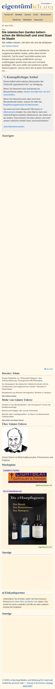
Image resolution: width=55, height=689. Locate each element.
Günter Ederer (12, 46)
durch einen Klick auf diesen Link (23, 601)
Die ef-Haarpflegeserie (12, 491)
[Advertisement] (27, 253)
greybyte (15, 683)
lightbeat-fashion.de (44, 485)
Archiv (35, 15)
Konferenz (17, 20)
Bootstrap (40, 683)
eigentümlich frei (45, 547)
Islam (16, 373)
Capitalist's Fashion (11, 470)
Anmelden (46, 3)
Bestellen (18, 15)
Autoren (27, 15)
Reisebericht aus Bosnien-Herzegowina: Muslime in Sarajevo (26, 393)
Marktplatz (27, 20)
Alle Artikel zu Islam (9, 396)
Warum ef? (8, 15)
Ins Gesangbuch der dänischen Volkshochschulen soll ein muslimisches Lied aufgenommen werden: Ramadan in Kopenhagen (25, 386)
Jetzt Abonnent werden (13, 127)
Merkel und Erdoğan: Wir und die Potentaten (20, 411)
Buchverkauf (46, 15)
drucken (49, 369)
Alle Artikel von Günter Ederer (13, 420)
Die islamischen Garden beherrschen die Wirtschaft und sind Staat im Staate (27, 34)
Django (30, 683)
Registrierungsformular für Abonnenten (20, 105)
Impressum (38, 20)
